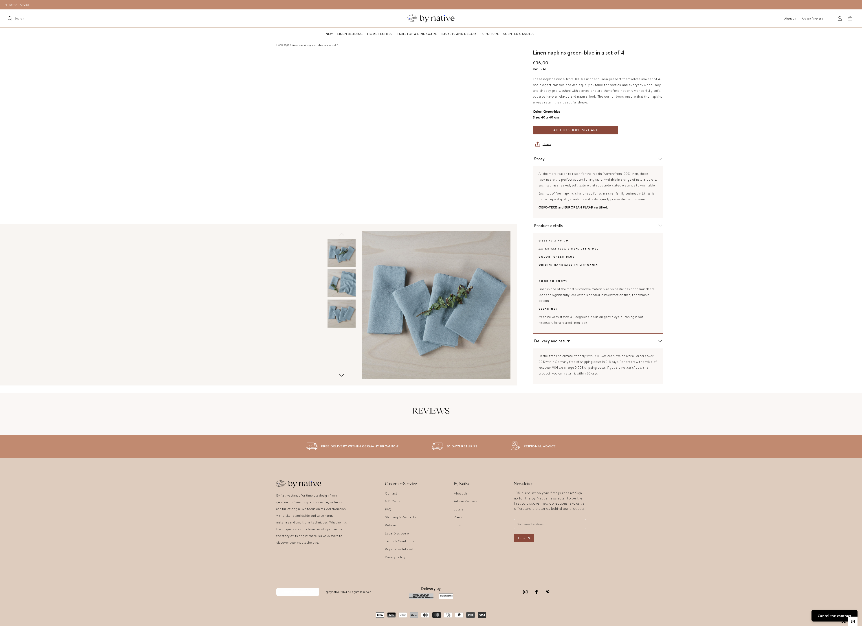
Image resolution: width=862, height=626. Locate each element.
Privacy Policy (395, 557)
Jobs (457, 525)
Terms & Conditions (399, 541)
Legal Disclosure (397, 533)
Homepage (282, 45)
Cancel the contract (298, 592)
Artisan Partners (465, 501)
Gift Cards (392, 501)
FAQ (388, 509)
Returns (390, 525)
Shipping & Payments (400, 517)
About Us (460, 493)
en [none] (853, 621)
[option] (433, 5)
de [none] (843, 621)
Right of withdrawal (399, 549)
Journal (459, 509)
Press (458, 517)
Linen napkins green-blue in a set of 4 (315, 45)
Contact (391, 493)
